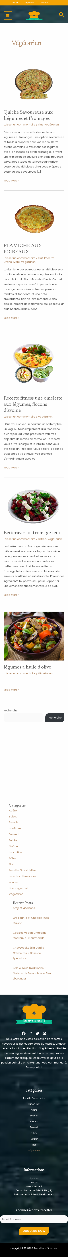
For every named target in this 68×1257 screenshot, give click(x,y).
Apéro (13, 810)
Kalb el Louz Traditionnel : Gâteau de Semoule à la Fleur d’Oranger (32, 973)
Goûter (13, 846)
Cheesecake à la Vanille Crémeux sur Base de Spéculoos (28, 953)
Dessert (14, 834)
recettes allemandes (22, 876)
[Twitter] (37, 1033)
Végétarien (51, 124)
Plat (40, 124)
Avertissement (34, 1186)
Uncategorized (18, 888)
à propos (34, 1178)
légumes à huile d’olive (27, 667)
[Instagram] (30, 1033)
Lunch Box (15, 852)
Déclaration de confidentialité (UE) (34, 1190)
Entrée (42, 539)
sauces (13, 882)
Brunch (13, 822)
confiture (15, 828)
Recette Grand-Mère (22, 870)
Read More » (12, 180)
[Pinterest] (44, 1033)
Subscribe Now (34, 1231)
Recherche (10, 710)
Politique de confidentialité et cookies (34, 1194)
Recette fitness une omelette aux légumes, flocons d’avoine (33, 404)
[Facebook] (24, 1033)
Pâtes (12, 858)
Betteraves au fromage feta (32, 532)
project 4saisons (24, 908)
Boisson (14, 816)
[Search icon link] (61, 15)
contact (34, 1182)
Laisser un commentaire (19, 124)
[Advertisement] (34, 769)
